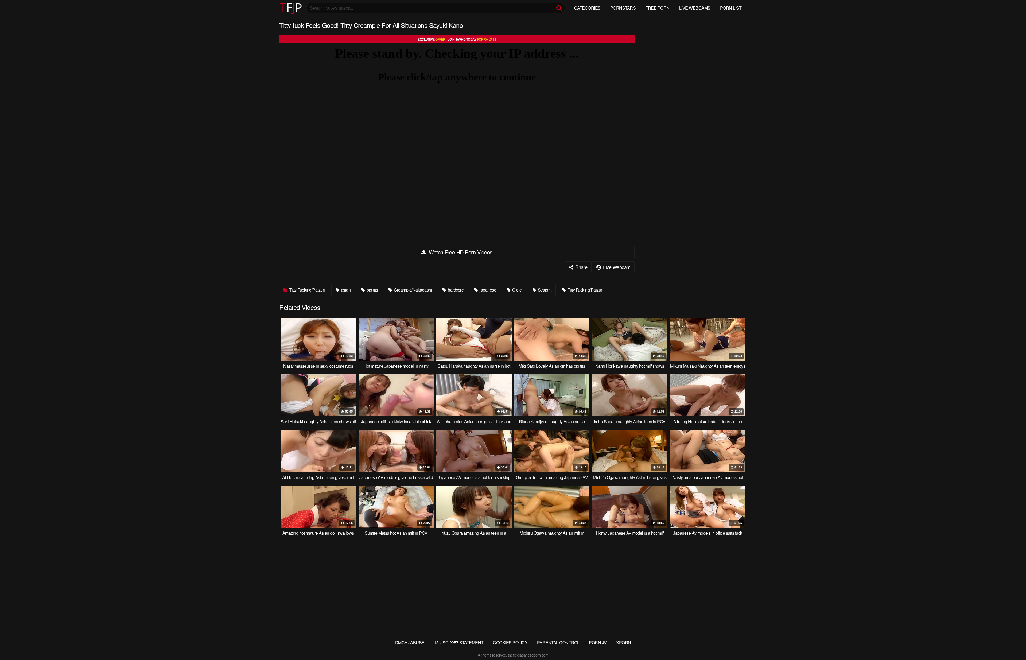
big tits (372, 290)
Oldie (516, 290)
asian (345, 290)
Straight (544, 290)
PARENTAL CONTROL (558, 642)
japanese (487, 290)
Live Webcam (616, 266)
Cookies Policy (510, 642)
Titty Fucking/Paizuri (306, 290)
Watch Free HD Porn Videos (460, 252)
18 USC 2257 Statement (459, 642)
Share (581, 266)
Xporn (623, 642)
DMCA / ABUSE (410, 642)
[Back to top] (1011, 642)
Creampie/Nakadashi (412, 290)
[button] (8, 8)
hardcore (455, 290)
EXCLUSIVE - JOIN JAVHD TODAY (457, 39)
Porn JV (598, 642)
